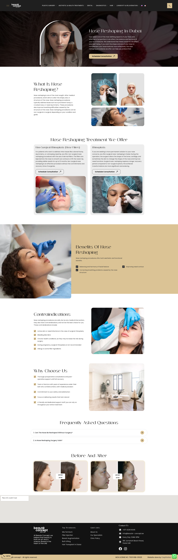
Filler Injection (67, 535)
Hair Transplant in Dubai (71, 545)
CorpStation (166, 557)
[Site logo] (16, 5)
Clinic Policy (95, 538)
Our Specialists (96, 535)
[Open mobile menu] (8, 5)
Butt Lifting (66, 541)
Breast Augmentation (70, 538)
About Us (93, 532)
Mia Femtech (67, 532)
